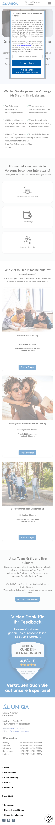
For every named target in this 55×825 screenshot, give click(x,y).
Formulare (8, 787)
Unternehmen (10, 772)
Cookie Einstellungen (13, 815)
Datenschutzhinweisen (24, 45)
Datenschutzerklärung (14, 810)
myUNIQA (8, 796)
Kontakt (7, 782)
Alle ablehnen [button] (27, 71)
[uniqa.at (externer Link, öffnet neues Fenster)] (4, 820)
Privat (6, 767)
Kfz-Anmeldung (11, 777)
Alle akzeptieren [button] (27, 63)
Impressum (9, 805)
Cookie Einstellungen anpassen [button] (27, 56)
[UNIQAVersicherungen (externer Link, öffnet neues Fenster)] (13, 820)
